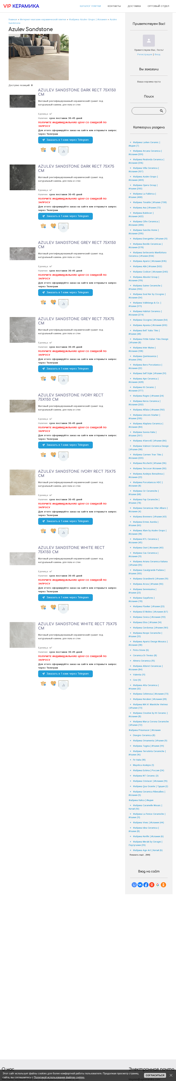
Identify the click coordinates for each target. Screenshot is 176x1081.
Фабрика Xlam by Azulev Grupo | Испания (147, 532)
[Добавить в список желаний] (53, 149)
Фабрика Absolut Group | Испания (144, 279)
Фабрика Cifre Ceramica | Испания (144, 223)
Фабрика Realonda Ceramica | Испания (146, 161)
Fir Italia (139, 760)
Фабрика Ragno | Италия (148, 396)
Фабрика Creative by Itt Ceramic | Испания (148, 715)
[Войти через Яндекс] (151, 884)
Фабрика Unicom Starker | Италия (144, 417)
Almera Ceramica (144, 661)
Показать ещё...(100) (140, 855)
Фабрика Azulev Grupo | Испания (143, 178)
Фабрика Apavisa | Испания (150, 325)
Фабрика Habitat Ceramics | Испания (145, 313)
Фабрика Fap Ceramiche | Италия (144, 501)
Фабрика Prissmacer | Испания (145, 730)
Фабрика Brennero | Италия (150, 516)
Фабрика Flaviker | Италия (148, 606)
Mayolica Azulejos (143, 765)
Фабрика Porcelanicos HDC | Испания (146, 484)
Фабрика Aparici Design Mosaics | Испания (148, 643)
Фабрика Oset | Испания (148, 547)
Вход (157, 54)
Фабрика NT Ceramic (145, 776)
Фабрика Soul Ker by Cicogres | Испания (147, 296)
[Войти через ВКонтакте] (140, 884)
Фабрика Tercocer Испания (149, 468)
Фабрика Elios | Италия (147, 622)
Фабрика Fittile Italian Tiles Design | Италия (148, 341)
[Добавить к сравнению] (63, 151)
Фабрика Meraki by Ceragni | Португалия (145, 843)
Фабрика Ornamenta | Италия (150, 740)
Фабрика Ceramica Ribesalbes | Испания (147, 793)
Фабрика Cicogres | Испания (150, 320)
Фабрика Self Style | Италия (149, 373)
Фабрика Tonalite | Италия (150, 202)
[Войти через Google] (157, 884)
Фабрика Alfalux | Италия (149, 409)
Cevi (137, 680)
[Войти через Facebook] (145, 884)
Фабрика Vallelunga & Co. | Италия (145, 304)
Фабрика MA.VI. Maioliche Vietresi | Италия (148, 706)
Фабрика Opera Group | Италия (143, 187)
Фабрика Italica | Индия (141, 800)
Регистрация (144, 54)
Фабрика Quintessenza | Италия (143, 358)
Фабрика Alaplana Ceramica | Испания (146, 425)
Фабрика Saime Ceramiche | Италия (145, 287)
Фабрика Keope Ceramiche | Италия (145, 634)
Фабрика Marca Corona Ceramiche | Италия (149, 723)
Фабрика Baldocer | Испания (141, 214)
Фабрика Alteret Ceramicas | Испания (146, 668)
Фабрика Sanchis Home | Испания (144, 232)
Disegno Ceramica (144, 735)
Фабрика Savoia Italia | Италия (142, 434)
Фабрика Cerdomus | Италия (150, 627)
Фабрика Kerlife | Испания (148, 836)
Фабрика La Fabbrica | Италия (142, 195)
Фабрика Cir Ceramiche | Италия (144, 492)
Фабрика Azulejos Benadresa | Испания (146, 475)
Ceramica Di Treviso (145, 655)
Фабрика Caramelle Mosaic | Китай (145, 807)
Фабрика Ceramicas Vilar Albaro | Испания (148, 510)
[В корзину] (43, 149)
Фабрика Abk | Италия (147, 266)
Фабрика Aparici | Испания (150, 261)
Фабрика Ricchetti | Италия (149, 463)
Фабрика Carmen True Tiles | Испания (146, 456)
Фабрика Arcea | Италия (148, 584)
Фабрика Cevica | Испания (149, 617)
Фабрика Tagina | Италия (148, 746)
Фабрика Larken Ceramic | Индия (144, 144)
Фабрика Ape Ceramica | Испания (143, 380)
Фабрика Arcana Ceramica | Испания (145, 152)
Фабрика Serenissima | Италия (142, 591)
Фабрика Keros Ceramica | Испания (144, 403)
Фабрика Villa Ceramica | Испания (144, 170)
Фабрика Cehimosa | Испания (150, 694)
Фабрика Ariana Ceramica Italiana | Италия (148, 563)
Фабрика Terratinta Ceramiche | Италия (147, 753)
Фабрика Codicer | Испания (150, 272)
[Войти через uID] (134, 884)
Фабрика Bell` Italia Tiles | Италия (144, 332)
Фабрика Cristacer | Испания (150, 781)
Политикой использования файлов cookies (59, 1077)
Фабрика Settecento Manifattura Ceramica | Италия (147, 254)
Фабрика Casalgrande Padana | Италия (147, 572)
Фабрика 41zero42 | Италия (150, 440)
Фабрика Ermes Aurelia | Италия (143, 523)
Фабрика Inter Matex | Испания (142, 349)
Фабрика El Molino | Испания (150, 612)
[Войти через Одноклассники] (163, 884)
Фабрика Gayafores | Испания (142, 599)
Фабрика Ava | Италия (147, 207)
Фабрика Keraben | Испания (150, 699)
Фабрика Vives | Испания (148, 822)
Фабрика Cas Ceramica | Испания (143, 554)
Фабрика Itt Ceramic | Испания (142, 389)
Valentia (139, 674)
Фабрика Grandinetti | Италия (150, 578)
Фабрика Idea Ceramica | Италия (144, 829)
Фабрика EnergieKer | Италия (150, 238)
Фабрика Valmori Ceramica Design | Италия (149, 448)
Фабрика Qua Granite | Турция (150, 786)
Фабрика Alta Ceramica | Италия (144, 687)
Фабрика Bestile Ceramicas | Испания (145, 245)
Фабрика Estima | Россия (148, 770)
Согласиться (155, 1075)
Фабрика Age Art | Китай (148, 850)
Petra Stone (141, 650)
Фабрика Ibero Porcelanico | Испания (145, 366)
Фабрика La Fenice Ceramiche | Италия (147, 815)
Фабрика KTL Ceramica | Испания (144, 541)
